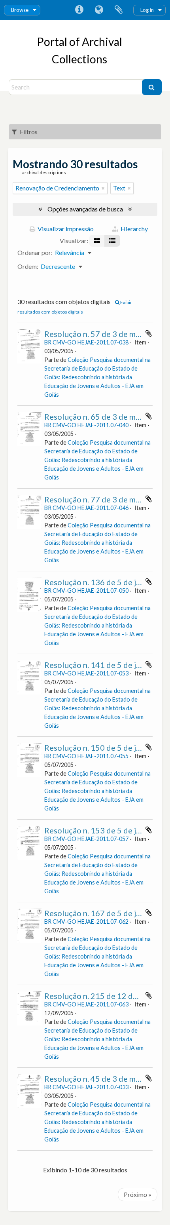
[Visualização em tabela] (112, 241)
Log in (147, 10)
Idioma (99, 10)
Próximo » (137, 1194)
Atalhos (79, 10)
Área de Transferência (118, 10)
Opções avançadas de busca (85, 209)
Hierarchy (133, 228)
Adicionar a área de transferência (149, 333)
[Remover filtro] (103, 188)
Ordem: (27, 266)
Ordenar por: (35, 252)
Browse (19, 10)
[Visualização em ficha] (97, 241)
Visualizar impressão (65, 228)
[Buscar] (152, 87)
